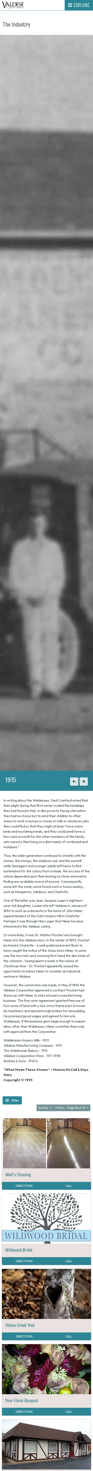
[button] (74, 781)
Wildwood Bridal (18, 1250)
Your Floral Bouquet (21, 1400)
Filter (15, 1100)
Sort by (43, 1108)
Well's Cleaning (18, 1174)
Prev (60, 1108)
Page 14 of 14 (76, 1108)
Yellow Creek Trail (20, 1325)
